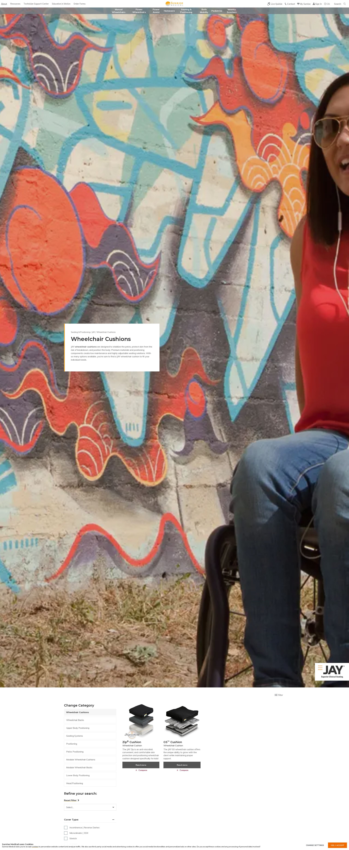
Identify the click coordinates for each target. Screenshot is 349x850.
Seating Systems (74, 735)
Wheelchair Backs (75, 720)
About (4, 3)
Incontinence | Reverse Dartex (85, 827)
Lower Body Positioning (78, 775)
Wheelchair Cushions (77, 712)
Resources (15, 3)
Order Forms (79, 3)
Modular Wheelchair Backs (79, 767)
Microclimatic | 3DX (79, 833)
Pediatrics (216, 10)
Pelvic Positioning (74, 751)
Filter (280, 695)
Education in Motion (61, 3)
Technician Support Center (36, 3)
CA (328, 3)
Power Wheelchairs (139, 10)
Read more (141, 765)
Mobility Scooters (232, 10)
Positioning (71, 743)
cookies (35, 847)
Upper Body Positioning (77, 728)
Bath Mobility (204, 10)
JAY (93, 332)
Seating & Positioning (186, 10)
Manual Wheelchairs (118, 10)
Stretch (73, 838)
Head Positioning (74, 783)
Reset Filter (70, 800)
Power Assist (156, 10)
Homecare (169, 10)
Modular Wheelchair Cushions (80, 759)
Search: (337, 3)
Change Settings (315, 845)
